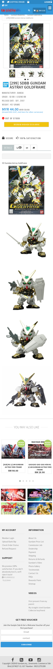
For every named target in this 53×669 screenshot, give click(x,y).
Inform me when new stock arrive (26, 124)
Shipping (32, 555)
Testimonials (34, 569)
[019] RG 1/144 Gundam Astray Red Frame (13, 465)
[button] (10, 109)
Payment (32, 552)
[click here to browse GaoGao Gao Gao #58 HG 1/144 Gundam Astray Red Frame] (40, 451)
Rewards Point (35, 580)
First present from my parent (38, 602)
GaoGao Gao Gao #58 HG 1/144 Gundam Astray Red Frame (40, 467)
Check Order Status (10, 545)
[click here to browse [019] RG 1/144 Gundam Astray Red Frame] (13, 451)
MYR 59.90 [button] (24, 109)
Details (8, 147)
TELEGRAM (6, 580)
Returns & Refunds (37, 559)
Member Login (8, 538)
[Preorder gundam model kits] (39, 508)
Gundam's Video (35, 562)
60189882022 (9, 577)
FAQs (31, 576)
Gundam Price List (36, 541)
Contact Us (33, 573)
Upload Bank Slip (9, 541)
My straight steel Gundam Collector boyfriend (39, 609)
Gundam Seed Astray (34, 15)
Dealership (33, 548)
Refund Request (9, 548)
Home (6, 15)
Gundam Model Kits (18, 15)
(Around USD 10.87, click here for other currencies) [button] (22, 112)
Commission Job (35, 545)
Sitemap (32, 584)
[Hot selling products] (39, 495)
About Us (32, 538)
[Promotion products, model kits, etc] (13, 508)
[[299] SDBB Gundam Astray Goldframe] (26, 46)
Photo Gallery (34, 566)
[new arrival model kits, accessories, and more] (13, 495)
